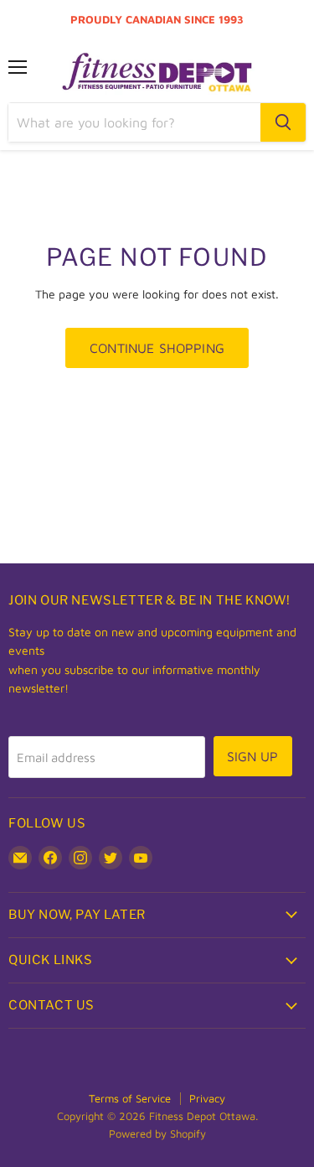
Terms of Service (130, 1098)
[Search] (283, 122)
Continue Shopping (157, 347)
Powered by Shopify (157, 1133)
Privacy (207, 1098)
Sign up (253, 756)
